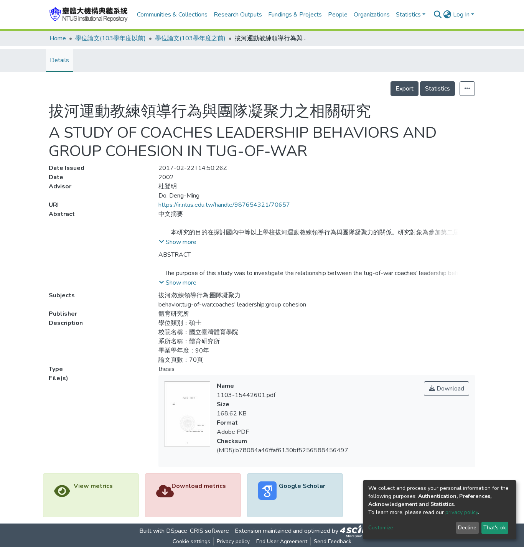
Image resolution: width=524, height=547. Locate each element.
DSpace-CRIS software (197, 531)
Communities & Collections (172, 14)
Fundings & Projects (295, 14)
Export (404, 88)
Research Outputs (238, 14)
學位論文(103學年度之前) (190, 38)
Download (449, 388)
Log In (461, 14)
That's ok (494, 527)
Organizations (372, 14)
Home (57, 38)
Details (59, 60)
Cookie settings (191, 541)
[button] (447, 14)
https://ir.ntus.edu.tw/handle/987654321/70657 (224, 205)
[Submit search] (438, 14)
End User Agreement (281, 541)
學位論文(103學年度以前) (110, 38)
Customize (380, 527)
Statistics (437, 88)
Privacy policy (233, 541)
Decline (467, 527)
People (338, 14)
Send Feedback (332, 541)
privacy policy (461, 512)
